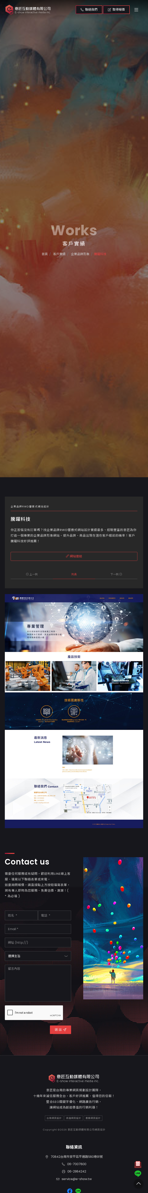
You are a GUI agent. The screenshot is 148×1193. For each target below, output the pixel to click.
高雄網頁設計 (73, 1118)
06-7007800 (76, 1164)
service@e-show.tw (76, 1179)
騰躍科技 (100, 254)
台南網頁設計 (54, 1118)
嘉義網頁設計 (93, 1118)
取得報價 (119, 9)
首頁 (45, 254)
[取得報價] (138, 1165)
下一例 (114, 574)
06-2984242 (76, 1171)
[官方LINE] (138, 1174)
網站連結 (75, 556)
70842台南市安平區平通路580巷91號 (76, 1157)
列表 (74, 574)
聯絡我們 (91, 9)
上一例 (33, 574)
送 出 (58, 1029)
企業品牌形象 (79, 254)
